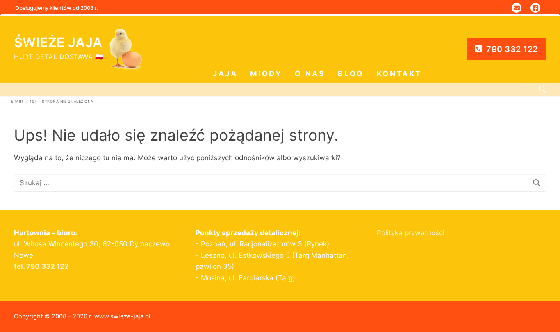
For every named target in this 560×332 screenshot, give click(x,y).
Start (17, 101)
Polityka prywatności (410, 233)
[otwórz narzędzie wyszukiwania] (542, 89)
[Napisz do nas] (516, 8)
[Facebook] (535, 8)
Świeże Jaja (58, 42)
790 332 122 (511, 49)
